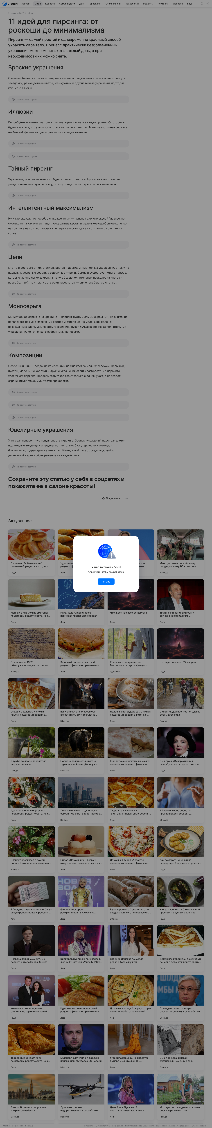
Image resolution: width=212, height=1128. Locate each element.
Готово (106, 581)
